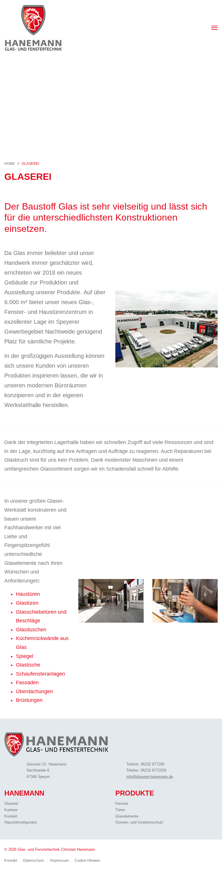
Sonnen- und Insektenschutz (139, 822)
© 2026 (49, 849)
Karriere (10, 810)
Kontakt (10, 816)
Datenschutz (33, 860)
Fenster (121, 803)
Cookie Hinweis (87, 860)
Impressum (59, 860)
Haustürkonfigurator (20, 822)
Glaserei (30, 164)
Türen (120, 810)
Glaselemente (126, 816)
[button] (214, 27)
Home (9, 164)
